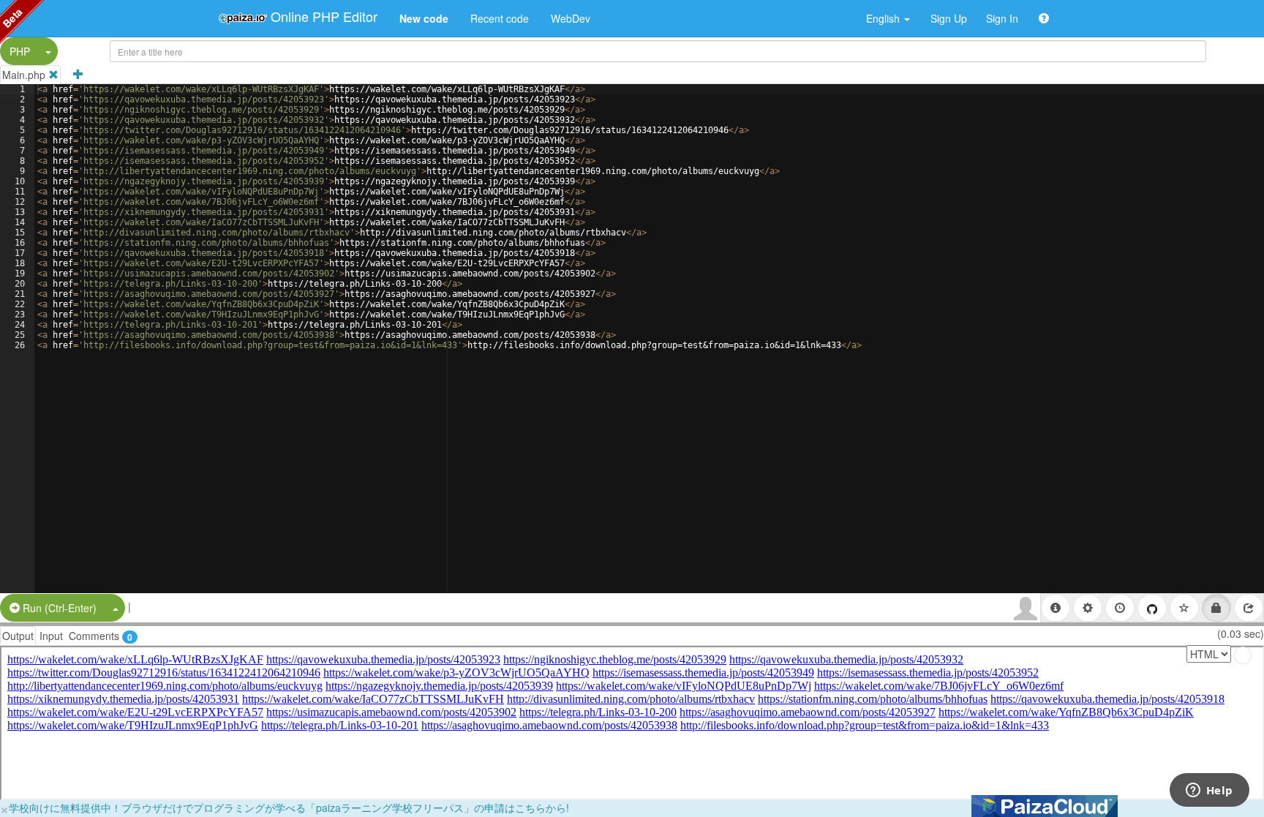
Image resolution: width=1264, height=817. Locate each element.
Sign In (1002, 18)
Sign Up (948, 18)
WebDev (570, 18)
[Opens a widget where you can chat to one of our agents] (1209, 791)
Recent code (499, 18)
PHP (20, 51)
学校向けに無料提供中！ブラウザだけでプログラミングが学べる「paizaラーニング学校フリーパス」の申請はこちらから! (289, 807)
